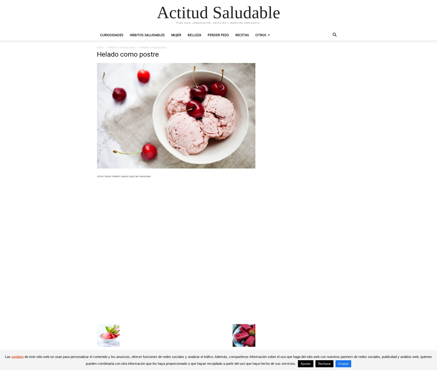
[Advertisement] (176, 215)
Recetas (242, 35)
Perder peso (218, 35)
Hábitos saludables (147, 35)
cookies (17, 357)
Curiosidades (111, 35)
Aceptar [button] (343, 363)
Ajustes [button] (306, 363)
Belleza (194, 35)
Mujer (176, 35)
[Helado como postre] (176, 167)
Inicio (100, 47)
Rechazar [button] (324, 363)
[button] (334, 35)
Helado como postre (121, 47)
